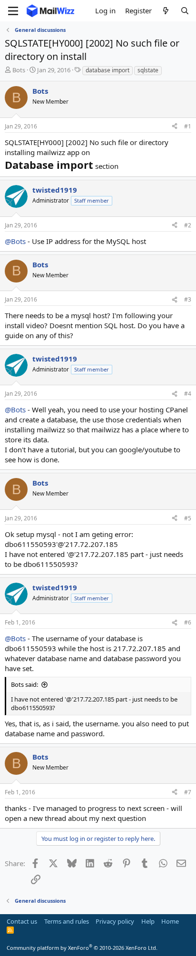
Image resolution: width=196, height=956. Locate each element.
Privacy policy (115, 921)
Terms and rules (66, 921)
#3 (187, 299)
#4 (187, 394)
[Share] (174, 126)
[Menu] (13, 10)
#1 (187, 126)
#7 (187, 792)
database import (107, 70)
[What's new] (166, 11)
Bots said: (24, 684)
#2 (187, 225)
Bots (18, 70)
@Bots (15, 241)
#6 (187, 622)
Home (170, 921)
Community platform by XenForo (82, 947)
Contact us (22, 921)
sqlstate (147, 70)
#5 (187, 518)
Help (148, 921)
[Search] (185, 11)
